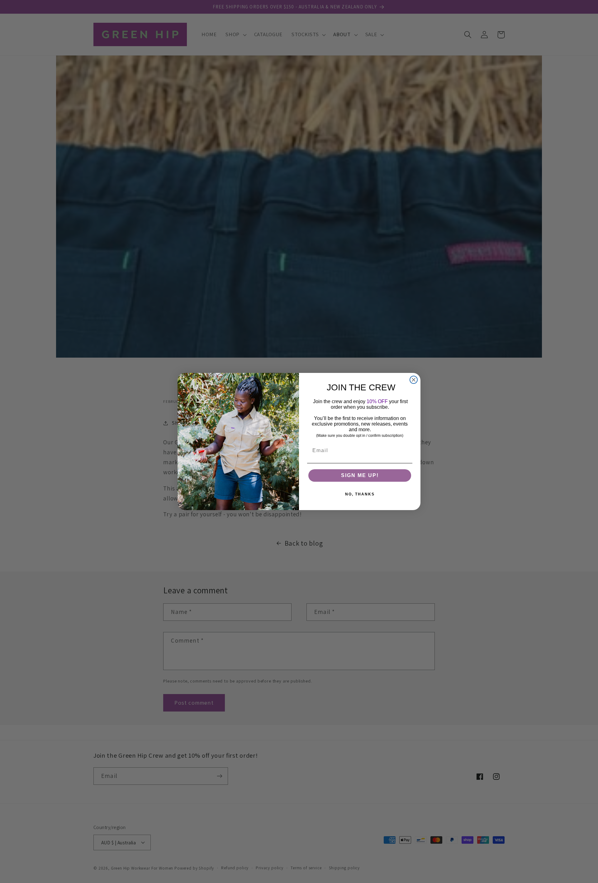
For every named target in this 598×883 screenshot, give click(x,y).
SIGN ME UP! (360, 475)
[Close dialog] (413, 380)
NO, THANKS (360, 494)
